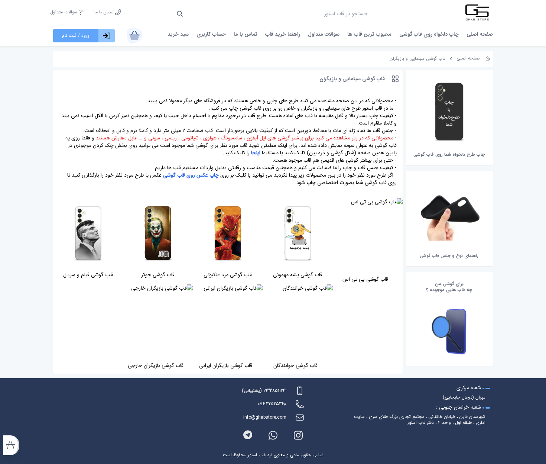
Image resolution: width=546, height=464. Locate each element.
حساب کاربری (211, 34)
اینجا (255, 153)
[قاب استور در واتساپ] (273, 435)
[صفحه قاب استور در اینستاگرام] (298, 435)
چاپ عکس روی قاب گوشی (191, 175)
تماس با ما (104, 12)
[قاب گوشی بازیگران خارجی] (158, 321)
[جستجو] (180, 14)
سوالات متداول (64, 12)
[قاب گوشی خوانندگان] (297, 321)
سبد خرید (178, 34)
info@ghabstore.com (264, 417)
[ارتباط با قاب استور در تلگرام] (248, 435)
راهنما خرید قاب (282, 34)
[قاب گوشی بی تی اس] (368, 235)
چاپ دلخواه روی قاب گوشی (429, 34)
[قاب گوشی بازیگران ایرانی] (228, 321)
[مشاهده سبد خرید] (134, 36)
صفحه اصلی (480, 34)
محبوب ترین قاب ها (369, 34)
